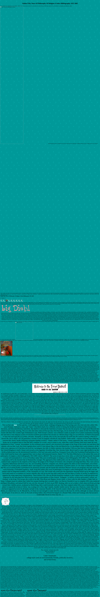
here (15, 425)
